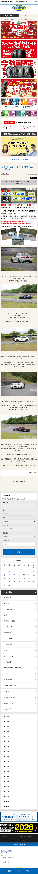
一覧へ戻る (5, 173)
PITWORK (7, 603)
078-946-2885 (9, 19)
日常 (5, 650)
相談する (10, 871)
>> (24, 560)
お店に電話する (10, 15)
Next (21, 481)
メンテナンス (8, 627)
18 (14, 578)
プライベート (8, 644)
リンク (3, 840)
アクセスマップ (29, 15)
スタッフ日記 (7, 592)
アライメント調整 (9, 621)
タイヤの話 (7, 662)
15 (33, 575)
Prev (16, 481)
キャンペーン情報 (9, 697)
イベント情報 (8, 638)
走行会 (6, 673)
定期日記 (7, 691)
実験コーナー (8, 679)
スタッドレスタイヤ (10, 703)
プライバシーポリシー (26, 836)
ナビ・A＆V (7, 709)
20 (24, 578)
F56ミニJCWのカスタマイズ (12, 668)
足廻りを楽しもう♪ (9, 656)
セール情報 (7, 597)
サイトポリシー (6, 836)
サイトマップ (24, 840)
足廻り (6, 615)
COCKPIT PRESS (20, 2)
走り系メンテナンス (10, 685)
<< (13, 560)
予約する (28, 871)
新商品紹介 (7, 632)
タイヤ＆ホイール (9, 609)
